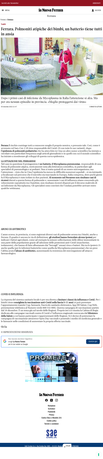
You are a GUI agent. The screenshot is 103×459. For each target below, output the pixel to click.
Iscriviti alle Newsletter (10, 3)
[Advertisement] (20, 127)
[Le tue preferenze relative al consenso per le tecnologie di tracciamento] (98, 454)
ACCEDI (98, 10)
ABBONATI (96, 3)
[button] (51, 367)
